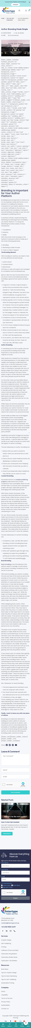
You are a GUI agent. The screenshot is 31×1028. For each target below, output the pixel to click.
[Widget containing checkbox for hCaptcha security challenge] (13, 784)
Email (3, 876)
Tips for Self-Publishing (11, 19)
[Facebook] (7, 745)
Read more (6, 834)
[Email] (16, 745)
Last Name (4, 870)
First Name (4, 863)
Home (2, 18)
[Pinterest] (13, 745)
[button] (29, 2)
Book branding (6, 564)
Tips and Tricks (7, 887)
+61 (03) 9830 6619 (8, 927)
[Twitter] (10, 745)
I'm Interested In (6, 883)
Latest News (7, 885)
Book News (16, 885)
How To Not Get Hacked (10, 822)
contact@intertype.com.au (10, 923)
